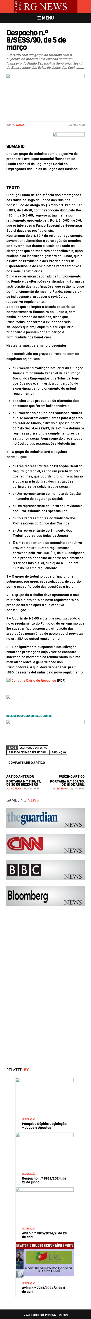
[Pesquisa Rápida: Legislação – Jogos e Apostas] (45, 1079)
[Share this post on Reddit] (80, 763)
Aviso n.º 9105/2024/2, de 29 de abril (44, 1235)
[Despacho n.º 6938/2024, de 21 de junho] (45, 1134)
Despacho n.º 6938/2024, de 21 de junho (44, 1180)
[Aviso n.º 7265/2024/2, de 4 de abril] (45, 1244)
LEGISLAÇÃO (29, 1119)
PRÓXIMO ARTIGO (72, 776)
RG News (17, 125)
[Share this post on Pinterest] (73, 763)
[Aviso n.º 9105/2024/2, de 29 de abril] (45, 1189)
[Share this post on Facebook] (51, 763)
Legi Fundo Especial (33, 747)
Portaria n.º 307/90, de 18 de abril (67, 783)
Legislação (58, 752)
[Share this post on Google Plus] (66, 763)
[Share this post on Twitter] (58, 763)
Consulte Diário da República (33, 680)
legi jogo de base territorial (27, 752)
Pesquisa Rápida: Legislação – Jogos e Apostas (44, 1126)
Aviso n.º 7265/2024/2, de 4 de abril (43, 1290)
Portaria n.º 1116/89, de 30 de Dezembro (23, 783)
